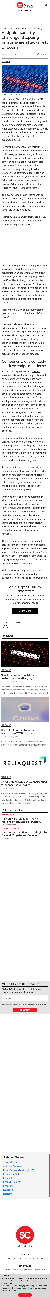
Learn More (25, 610)
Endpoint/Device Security (29, 28)
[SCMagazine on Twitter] (25, 1246)
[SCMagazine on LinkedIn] (30, 1246)
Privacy (42, 1258)
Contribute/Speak (17, 1269)
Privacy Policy (43, 1004)
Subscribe (25, 1010)
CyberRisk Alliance (18, 1258)
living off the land (28, 187)
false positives (17, 176)
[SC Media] (25, 5)
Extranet (7, 1178)
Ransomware (8, 28)
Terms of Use (34, 1004)
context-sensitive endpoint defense (20, 354)
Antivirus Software (12, 1166)
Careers (35, 1258)
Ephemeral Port (11, 1174)
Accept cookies (25, 1295)
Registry (7, 1193)
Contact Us (28, 1258)
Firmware (8, 1186)
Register (29, 11)
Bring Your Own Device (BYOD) (18, 1170)
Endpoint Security (12, 1182)
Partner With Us (25, 1273)
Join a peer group (39, 1269)
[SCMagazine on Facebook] (19, 1246)
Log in (20, 11)
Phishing (6, 777)
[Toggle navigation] (4, 4)
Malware (6, 670)
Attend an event (28, 1269)
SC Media (8, 1258)
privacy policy (37, 1288)
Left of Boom (23, 99)
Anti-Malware (10, 1162)
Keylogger (8, 1189)
